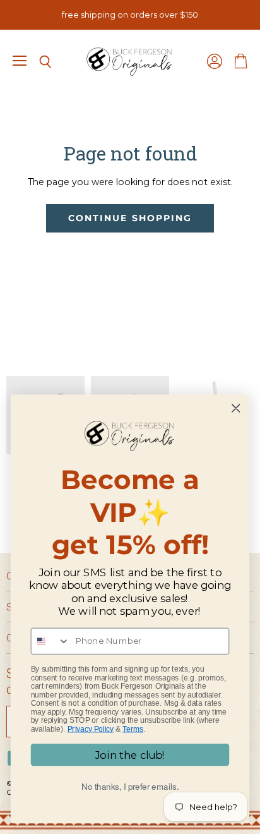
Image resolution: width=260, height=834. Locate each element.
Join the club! (130, 755)
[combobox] (51, 641)
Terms (132, 729)
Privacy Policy (91, 729)
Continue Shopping (129, 218)
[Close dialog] (236, 408)
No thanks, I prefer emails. (130, 786)
